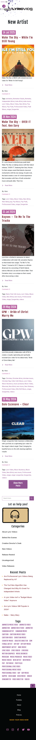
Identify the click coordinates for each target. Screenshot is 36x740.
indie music (27, 101)
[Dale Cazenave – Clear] (18, 424)
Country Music (7, 641)
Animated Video (25, 625)
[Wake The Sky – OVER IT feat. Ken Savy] (18, 145)
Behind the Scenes (9, 537)
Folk (11, 294)
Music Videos (7, 660)
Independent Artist (8, 101)
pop (11, 202)
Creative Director (21, 641)
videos (21, 299)
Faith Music (19, 381)
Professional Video (20, 107)
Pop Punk (10, 107)
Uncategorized (8, 560)
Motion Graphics (8, 653)
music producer (19, 384)
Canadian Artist (8, 631)
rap (19, 673)
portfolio (18, 663)
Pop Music (16, 202)
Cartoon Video (7, 637)
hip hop (16, 644)
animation (9, 99)
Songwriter (15, 109)
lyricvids (25, 650)
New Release (28, 386)
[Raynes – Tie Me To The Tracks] (18, 240)
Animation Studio (18, 99)
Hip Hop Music (26, 644)
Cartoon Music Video (17, 634)
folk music (17, 294)
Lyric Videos (15, 650)
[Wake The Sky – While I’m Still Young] (18, 61)
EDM (30, 641)
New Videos (7, 549)
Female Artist (7, 644)
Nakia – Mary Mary (11, 615)
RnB (17, 389)
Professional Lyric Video (11, 666)
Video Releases (8, 566)
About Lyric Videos (9, 532)
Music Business (7, 384)
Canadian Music (21, 631)
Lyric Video (6, 104)
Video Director (17, 679)
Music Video (14, 104)
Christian (9, 378)
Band (7, 294)
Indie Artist (19, 101)
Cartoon (5, 634)
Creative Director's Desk (11, 543)
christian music (28, 378)
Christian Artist (17, 378)
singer (9, 109)
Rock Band (12, 676)
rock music (21, 676)
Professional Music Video (11, 670)
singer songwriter (17, 475)
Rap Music (25, 673)
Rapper (4, 676)
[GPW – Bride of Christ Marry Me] (18, 335)
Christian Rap (6, 381)
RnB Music (22, 389)
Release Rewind (8, 555)
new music (18, 297)
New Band (5, 202)
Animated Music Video (10, 625)
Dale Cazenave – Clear (15, 404)
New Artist (22, 104)
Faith (13, 381)
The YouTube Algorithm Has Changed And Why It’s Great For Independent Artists (17, 588)
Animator (28, 99)
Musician (5, 386)
